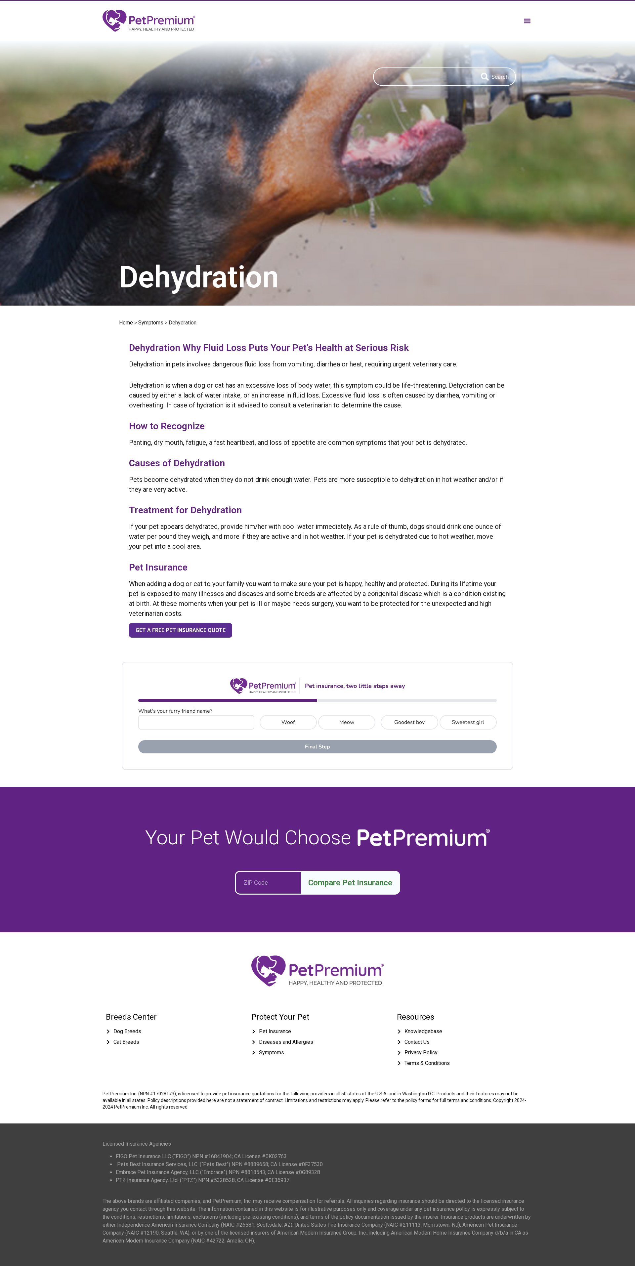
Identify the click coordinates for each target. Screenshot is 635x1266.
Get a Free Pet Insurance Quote (181, 630)
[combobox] (423, 76)
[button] (527, 20)
